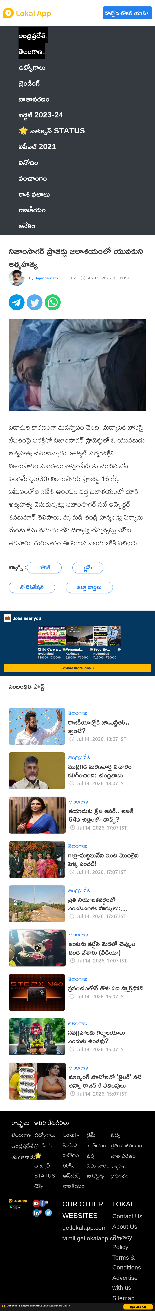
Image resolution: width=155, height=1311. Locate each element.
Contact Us (127, 1216)
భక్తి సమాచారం (98, 1160)
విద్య (115, 1134)
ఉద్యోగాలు (45, 1134)
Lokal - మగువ (71, 1139)
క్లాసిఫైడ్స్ (95, 1176)
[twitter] (36, 304)
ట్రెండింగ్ (43, 1145)
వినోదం (71, 1155)
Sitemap (123, 1298)
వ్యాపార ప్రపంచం (120, 1171)
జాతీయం (96, 1145)
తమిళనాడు (24, 1156)
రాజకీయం (74, 1185)
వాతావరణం (123, 1155)
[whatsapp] (54, 304)
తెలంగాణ (30, 51)
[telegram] (18, 304)
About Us (124, 1226)
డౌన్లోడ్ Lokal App (138, 1306)
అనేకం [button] (27, 225)
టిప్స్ (38, 1185)
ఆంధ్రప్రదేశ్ (32, 35)
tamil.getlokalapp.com (91, 1238)
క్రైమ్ (91, 1134)
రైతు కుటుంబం (126, 1145)
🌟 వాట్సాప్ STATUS (44, 1165)
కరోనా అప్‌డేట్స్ (71, 1170)
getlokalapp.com (84, 1227)
